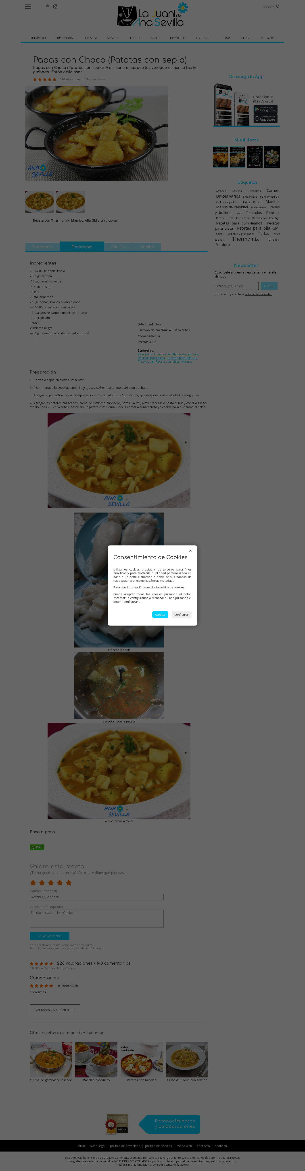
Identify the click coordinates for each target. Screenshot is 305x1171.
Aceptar (160, 615)
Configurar (181, 615)
